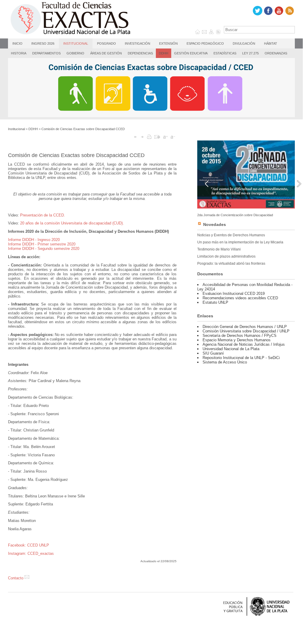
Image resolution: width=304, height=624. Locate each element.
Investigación (137, 43)
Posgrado (106, 43)
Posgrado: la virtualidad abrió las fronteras (231, 263)
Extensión (168, 43)
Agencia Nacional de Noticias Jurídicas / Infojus (244, 344)
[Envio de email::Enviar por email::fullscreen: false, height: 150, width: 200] (157, 137)
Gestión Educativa (191, 53)
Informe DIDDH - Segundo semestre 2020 (43, 248)
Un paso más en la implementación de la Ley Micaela (240, 242)
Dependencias (140, 53)
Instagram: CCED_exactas (31, 553)
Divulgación (244, 43)
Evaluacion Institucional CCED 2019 (234, 293)
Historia (18, 53)
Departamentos (46, 53)
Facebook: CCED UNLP (28, 545)
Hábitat (270, 43)
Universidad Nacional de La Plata (231, 349)
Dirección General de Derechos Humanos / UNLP (245, 326)
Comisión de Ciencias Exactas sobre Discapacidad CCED (83, 129)
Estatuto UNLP (215, 302)
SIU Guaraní (213, 353)
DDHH (163, 53)
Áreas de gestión (106, 53)
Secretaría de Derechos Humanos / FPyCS (239, 335)
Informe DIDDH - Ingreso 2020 (34, 239)
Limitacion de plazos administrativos (226, 256)
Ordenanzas (276, 53)
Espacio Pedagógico (205, 43)
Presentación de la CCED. (42, 215)
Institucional (75, 43)
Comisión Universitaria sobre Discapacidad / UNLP (246, 331)
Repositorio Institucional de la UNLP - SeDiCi (241, 357)
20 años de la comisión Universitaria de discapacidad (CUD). (72, 223)
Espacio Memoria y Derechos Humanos (237, 340)
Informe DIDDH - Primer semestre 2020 (41, 244)
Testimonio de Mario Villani (219, 249)
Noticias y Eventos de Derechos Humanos (231, 235)
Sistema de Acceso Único (225, 362)
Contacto (16, 578)
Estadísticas (225, 53)
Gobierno (75, 53)
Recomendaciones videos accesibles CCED (240, 298)
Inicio (17, 43)
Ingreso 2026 (42, 43)
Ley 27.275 (250, 53)
